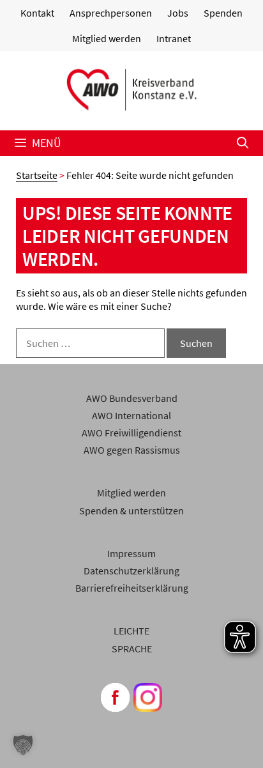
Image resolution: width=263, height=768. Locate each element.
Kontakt (37, 12)
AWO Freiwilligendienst (131, 432)
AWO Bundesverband (131, 398)
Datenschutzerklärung (131, 570)
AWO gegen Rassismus (132, 449)
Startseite (36, 175)
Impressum (131, 553)
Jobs (177, 12)
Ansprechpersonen (111, 12)
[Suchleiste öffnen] (243, 143)
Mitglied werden (106, 38)
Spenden (223, 12)
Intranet (173, 38)
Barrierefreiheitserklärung (131, 587)
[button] (23, 745)
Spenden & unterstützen (131, 510)
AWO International (131, 415)
